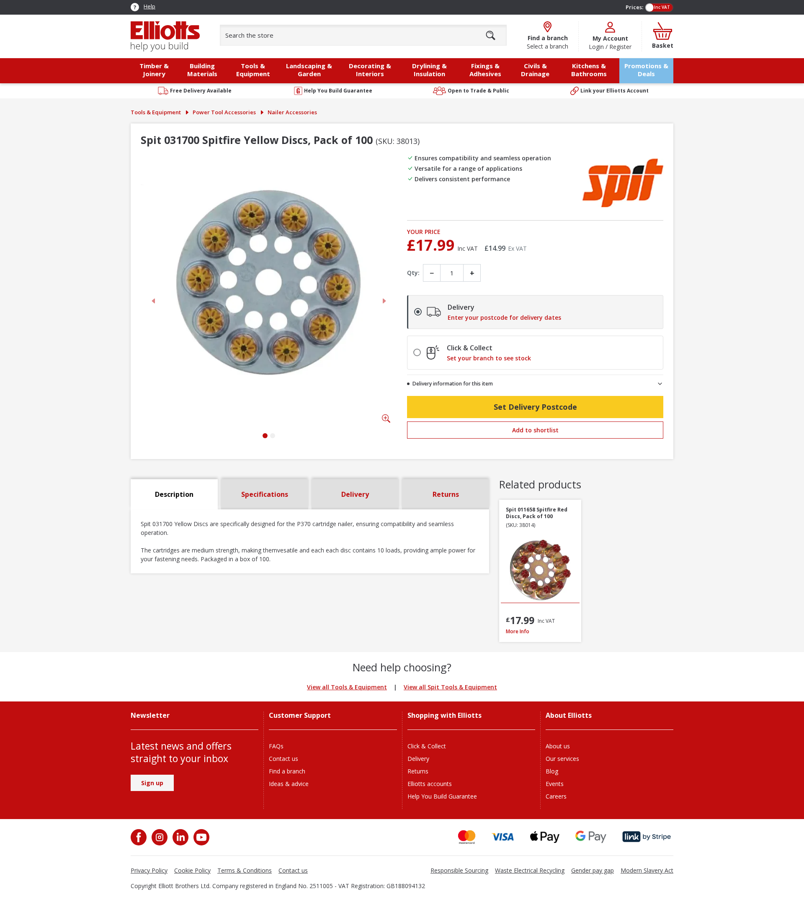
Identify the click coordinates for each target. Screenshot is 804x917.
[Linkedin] (179, 837)
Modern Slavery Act (647, 870)
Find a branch (287, 771)
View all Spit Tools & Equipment (450, 687)
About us (558, 746)
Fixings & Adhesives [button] (485, 70)
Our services (562, 759)
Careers (556, 796)
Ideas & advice (289, 784)
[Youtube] (200, 837)
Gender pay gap (592, 870)
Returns (417, 771)
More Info (540, 631)
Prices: (634, 7)
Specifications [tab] (264, 494)
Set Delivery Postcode (535, 407)
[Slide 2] (272, 435)
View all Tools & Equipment (347, 687)
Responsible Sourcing (459, 870)
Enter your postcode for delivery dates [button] (504, 317)
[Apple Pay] (544, 837)
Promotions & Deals (646, 70)
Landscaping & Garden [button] (309, 70)
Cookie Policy (192, 870)
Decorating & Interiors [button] (370, 70)
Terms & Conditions (244, 870)
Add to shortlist (535, 430)
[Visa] (503, 837)
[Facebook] (139, 837)
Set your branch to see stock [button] (489, 358)
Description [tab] (174, 494)
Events (555, 784)
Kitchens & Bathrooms (589, 70)
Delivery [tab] (355, 494)
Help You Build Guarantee (442, 796)
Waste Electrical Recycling (529, 870)
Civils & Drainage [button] (535, 70)
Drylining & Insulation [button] (429, 70)
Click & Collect (426, 746)
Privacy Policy (149, 870)
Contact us (283, 759)
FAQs (276, 746)
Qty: (413, 273)
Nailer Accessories (292, 112)
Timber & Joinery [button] (154, 70)
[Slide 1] (265, 435)
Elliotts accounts (429, 784)
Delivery (418, 759)
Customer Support (300, 715)
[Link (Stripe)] (646, 837)
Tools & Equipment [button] (253, 70)
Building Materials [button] (202, 70)
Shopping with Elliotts (444, 715)
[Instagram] (158, 837)
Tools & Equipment (156, 112)
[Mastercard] (467, 837)
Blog (552, 771)
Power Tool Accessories (224, 112)
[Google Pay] (590, 837)
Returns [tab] (446, 494)
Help (149, 6)
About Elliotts (569, 715)
